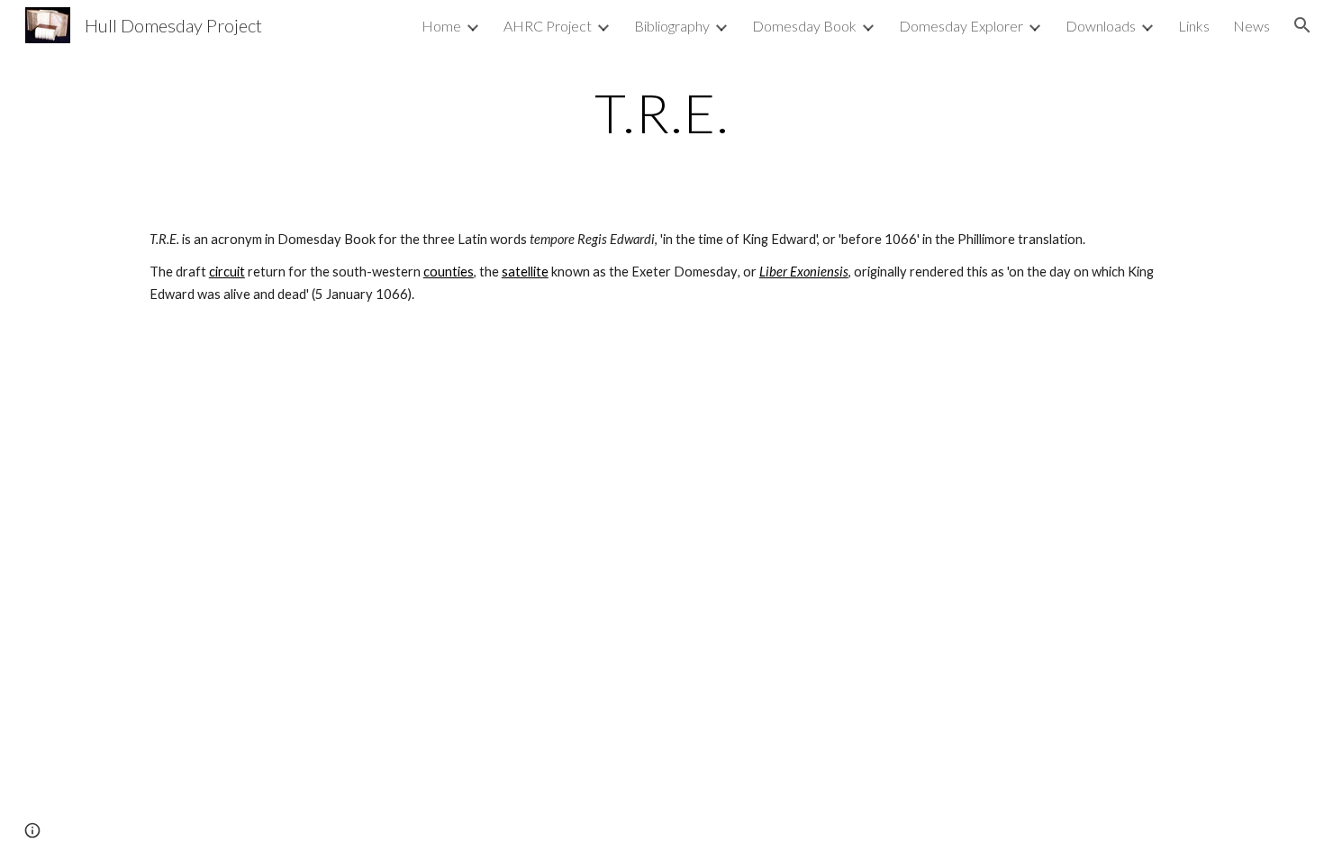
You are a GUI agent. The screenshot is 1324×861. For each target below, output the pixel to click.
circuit (227, 271)
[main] (662, 113)
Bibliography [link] (672, 25)
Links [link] (1194, 25)
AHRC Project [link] (547, 25)
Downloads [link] (1101, 25)
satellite (525, 271)
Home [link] (441, 25)
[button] (1302, 25)
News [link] (1251, 25)
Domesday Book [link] (804, 25)
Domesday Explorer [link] (961, 25)
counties (448, 271)
